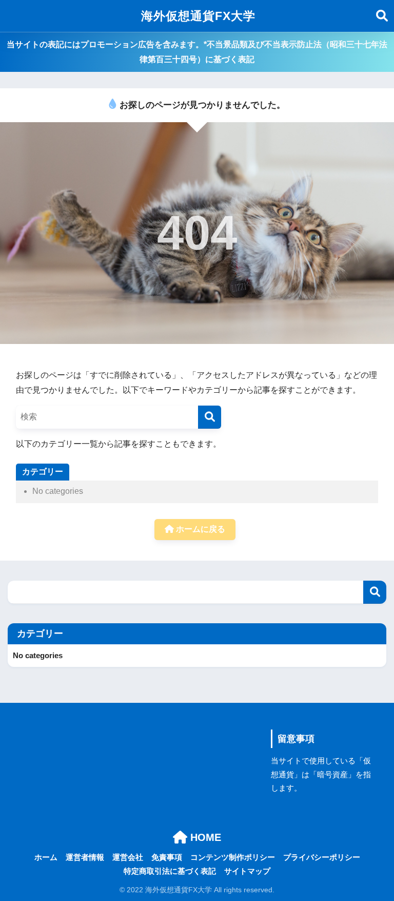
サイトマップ (247, 871)
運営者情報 (85, 857)
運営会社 (127, 857)
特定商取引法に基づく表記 (170, 871)
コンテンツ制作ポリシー (232, 857)
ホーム (45, 857)
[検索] (209, 417)
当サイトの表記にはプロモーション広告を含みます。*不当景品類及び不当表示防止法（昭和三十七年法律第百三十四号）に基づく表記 (197, 52)
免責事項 (166, 857)
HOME (204, 837)
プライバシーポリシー (321, 857)
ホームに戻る (199, 529)
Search (374, 592)
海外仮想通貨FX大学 (198, 16)
